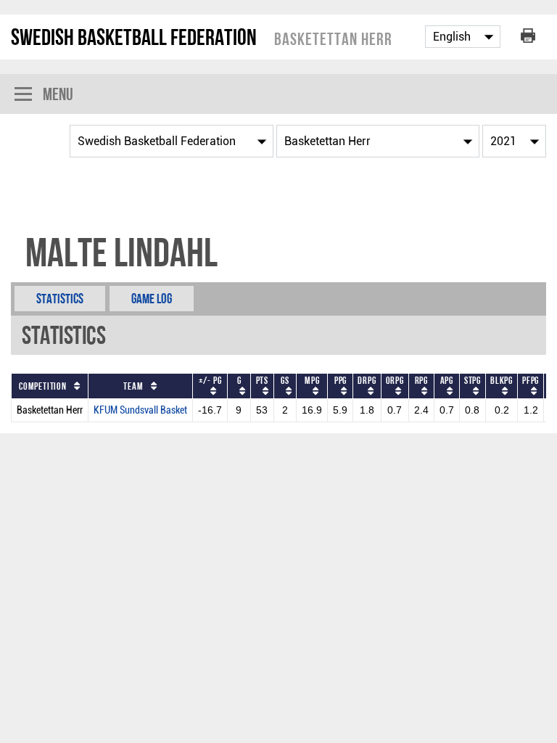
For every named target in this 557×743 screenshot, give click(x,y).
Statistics (59, 298)
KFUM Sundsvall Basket (140, 410)
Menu (58, 94)
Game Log (151, 298)
